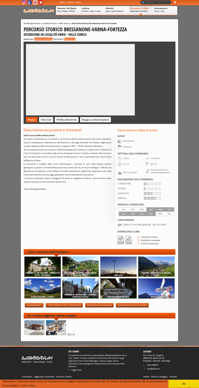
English (78, 2)
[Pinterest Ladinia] (35, 4)
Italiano (62, 2)
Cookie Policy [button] (27, 385)
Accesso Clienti (64, 376)
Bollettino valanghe (150, 240)
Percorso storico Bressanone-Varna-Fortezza (94, 23)
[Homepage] (39, 14)
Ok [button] (183, 384)
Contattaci (27, 376)
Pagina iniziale (34, 305)
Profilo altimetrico (67, 119)
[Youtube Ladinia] (41, 4)
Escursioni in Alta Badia (99, 305)
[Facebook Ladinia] (29, 4)
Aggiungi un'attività (44, 376)
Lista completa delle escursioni (64, 305)
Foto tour (46, 119)
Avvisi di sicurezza (150, 243)
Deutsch (70, 2)
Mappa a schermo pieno (95, 119)
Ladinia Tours (49, 23)
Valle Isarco (64, 23)
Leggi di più (76, 369)
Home (37, 23)
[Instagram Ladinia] (24, 4)
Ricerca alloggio (159, 376)
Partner (173, 376)
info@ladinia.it (153, 368)
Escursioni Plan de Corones (132, 305)
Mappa (32, 119)
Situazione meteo (149, 237)
